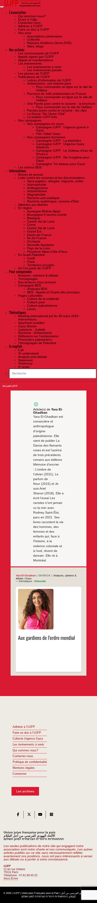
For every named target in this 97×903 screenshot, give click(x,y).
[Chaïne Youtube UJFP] (40, 815)
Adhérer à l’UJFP (24, 726)
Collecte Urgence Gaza (28, 738)
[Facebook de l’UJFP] (18, 815)
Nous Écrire (11, 878)
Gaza (28, 578)
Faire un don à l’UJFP (27, 732)
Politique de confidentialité (30, 762)
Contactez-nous (23, 756)
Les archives (25, 791)
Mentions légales (24, 767)
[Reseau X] (29, 815)
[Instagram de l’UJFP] (51, 815)
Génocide (40, 581)
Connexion (19, 773)
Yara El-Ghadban (26, 575)
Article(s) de (48, 411)
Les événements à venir (28, 744)
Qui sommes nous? (25, 750)
